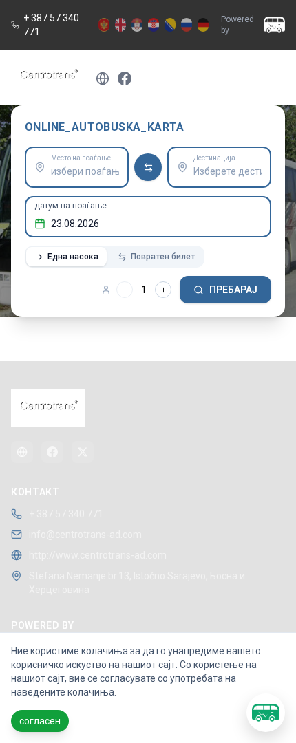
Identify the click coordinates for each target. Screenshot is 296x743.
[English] (120, 25)
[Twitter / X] (83, 452)
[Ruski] (186, 25)
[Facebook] (52, 452)
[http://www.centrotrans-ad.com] (22, 452)
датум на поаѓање (70, 206)
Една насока (72, 256)
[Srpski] (137, 25)
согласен (40, 720)
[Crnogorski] (104, 25)
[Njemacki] (203, 25)
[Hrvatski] (153, 25)
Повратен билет (163, 256)
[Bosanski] (170, 25)
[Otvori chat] (265, 712)
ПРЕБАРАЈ (233, 289)
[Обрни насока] (148, 167)
